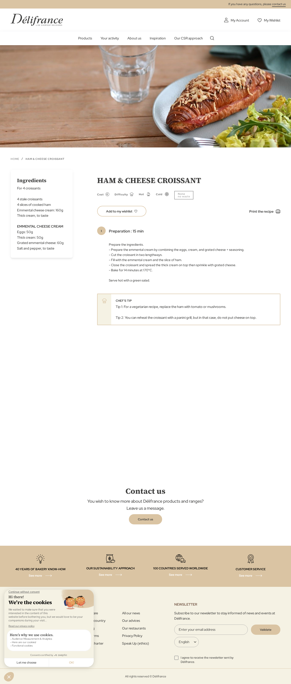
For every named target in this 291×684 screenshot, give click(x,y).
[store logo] (37, 20)
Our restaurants (134, 628)
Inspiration (158, 38)
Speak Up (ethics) (135, 643)
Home (15, 159)
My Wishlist (272, 20)
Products (85, 38)
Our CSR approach (188, 38)
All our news (131, 613)
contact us (279, 4)
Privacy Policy (132, 635)
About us (134, 38)
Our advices (131, 620)
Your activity (110, 38)
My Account (240, 20)
